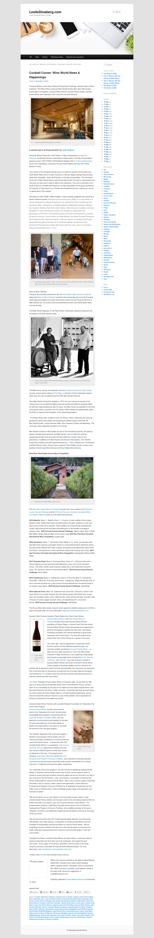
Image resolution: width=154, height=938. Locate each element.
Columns (76, 897)
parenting (107, 243)
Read (37, 57)
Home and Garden (110, 222)
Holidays (107, 219)
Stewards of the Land (57, 915)
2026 (107, 102)
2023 (107, 109)
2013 (107, 133)
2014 (107, 130)
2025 (107, 104)
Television (107, 269)
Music (106, 236)
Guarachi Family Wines (66, 905)
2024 (107, 107)
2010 (107, 140)
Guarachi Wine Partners (82, 905)
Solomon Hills (45, 915)
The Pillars (58, 393)
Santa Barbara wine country (75, 911)
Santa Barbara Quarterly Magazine (66, 909)
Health (106, 212)
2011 (107, 138)
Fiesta (106, 208)
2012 (107, 135)
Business (52, 897)
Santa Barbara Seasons (85, 909)
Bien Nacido (56, 901)
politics (106, 246)
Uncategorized (109, 276)
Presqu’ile (32, 158)
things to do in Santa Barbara (81, 915)
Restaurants (108, 257)
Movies (106, 234)
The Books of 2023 (110, 88)
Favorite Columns (110, 203)
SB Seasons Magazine (60, 913)
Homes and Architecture (112, 224)
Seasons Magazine (81, 913)
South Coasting (109, 262)
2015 (107, 128)
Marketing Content (57, 57)
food (105, 210)
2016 (107, 126)
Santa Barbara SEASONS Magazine (40, 911)
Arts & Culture (108, 174)
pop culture (108, 248)
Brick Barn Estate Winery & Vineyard (46, 509)
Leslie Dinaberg (68, 150)
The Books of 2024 (110, 85)
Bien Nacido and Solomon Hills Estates (73, 901)
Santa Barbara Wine (59, 911)
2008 (107, 145)
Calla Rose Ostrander (45, 756)
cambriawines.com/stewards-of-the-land (56, 849)
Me (31, 57)
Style (105, 267)
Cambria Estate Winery (37, 709)
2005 (107, 152)
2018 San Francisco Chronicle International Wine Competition (69, 899)
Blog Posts (44, 897)
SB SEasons (49, 913)
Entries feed (108, 289)
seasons (71, 913)
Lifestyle (106, 229)
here (41, 854)
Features (107, 205)
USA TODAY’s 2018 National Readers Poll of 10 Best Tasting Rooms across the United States (61, 916)
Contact (44, 57)
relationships (108, 255)
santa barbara (49, 909)
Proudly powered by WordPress (77, 930)
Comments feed (109, 292)
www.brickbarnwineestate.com (77, 610)
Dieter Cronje (51, 228)
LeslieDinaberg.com (45, 11)
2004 (107, 154)
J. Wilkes (71, 442)
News (31, 899)
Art (105, 170)
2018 (107, 121)
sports (106, 265)
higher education (109, 215)
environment (108, 196)
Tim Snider (33, 682)
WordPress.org (109, 294)
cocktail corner (90, 903)
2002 (107, 159)
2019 (107, 119)
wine (42, 899)
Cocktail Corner (60, 897)
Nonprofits (36, 899)
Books (106, 179)
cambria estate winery (68, 903)
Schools (106, 260)
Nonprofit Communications (75, 57)
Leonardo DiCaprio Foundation (40, 717)
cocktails (69, 897)
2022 (107, 111)
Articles (37, 897)
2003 (107, 157)
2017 (107, 123)
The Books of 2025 (110, 73)
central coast (80, 903)
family (106, 198)
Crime (106, 191)
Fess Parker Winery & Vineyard (48, 905)
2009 (107, 142)
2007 (107, 147)
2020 (107, 116)
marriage (107, 231)
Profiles (106, 250)
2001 (107, 161)
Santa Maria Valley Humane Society (76, 294)
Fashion (106, 200)
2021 (107, 114)
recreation (107, 253)
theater (106, 272)
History (106, 217)
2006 (107, 149)
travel (105, 274)
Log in (106, 287)
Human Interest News (86, 897)
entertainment (108, 193)
